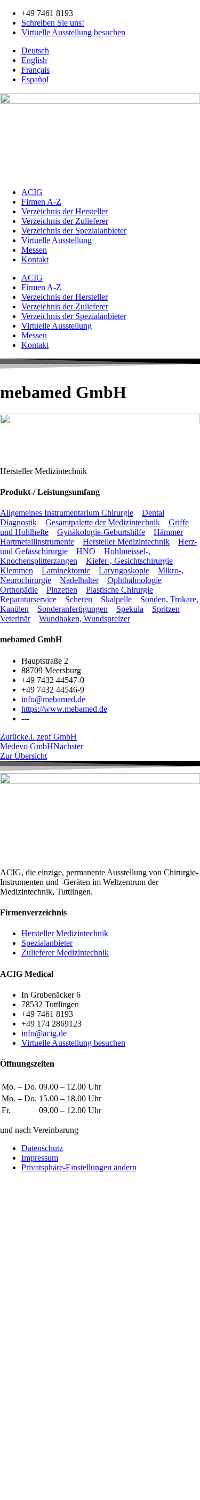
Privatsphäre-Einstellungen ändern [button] (79, 1167)
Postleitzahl (20, 1402)
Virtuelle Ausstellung (56, 240)
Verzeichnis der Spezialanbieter (73, 230)
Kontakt (35, 259)
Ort (6, 1413)
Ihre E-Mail (20, 1357)
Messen (34, 249)
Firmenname (22, 1380)
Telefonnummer (27, 1368)
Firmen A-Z (41, 201)
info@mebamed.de (53, 699)
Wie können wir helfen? (40, 1337)
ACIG (32, 192)
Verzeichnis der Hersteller (64, 211)
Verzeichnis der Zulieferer (64, 221)
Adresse (14, 1391)
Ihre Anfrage (22, 1444)
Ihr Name (17, 1326)
